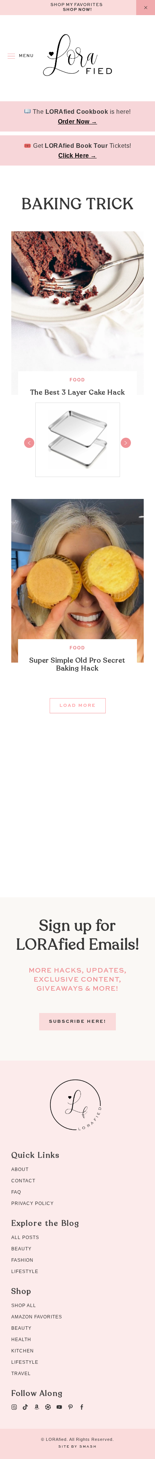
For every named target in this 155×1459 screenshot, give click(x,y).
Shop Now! (77, 10)
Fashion (22, 1260)
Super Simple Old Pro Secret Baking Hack (77, 664)
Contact (23, 1180)
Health (21, 1339)
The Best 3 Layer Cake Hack (77, 393)
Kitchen (22, 1351)
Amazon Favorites (36, 1317)
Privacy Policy (32, 1203)
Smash (88, 1446)
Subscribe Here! (77, 1021)
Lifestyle (24, 1271)
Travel (21, 1373)
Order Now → (77, 121)
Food (77, 380)
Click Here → (77, 155)
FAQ (16, 1192)
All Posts (25, 1237)
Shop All (23, 1305)
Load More (77, 705)
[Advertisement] (77, 819)
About (20, 1169)
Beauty (21, 1248)
